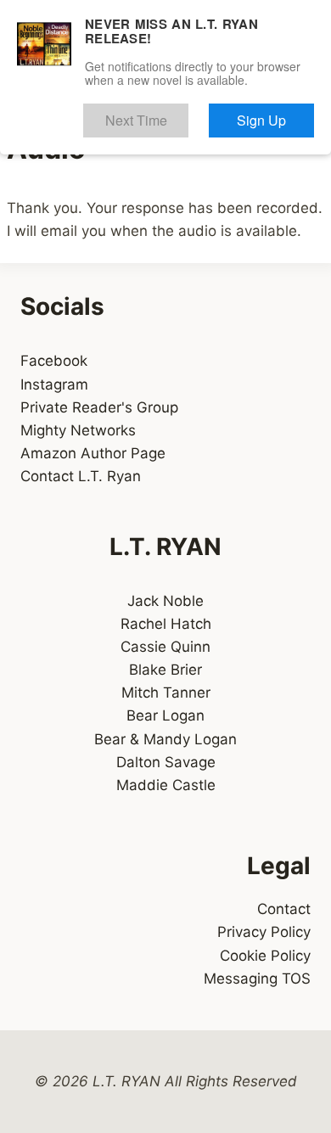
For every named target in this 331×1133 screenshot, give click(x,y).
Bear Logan (165, 715)
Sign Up (278, 112)
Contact (284, 908)
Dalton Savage (166, 762)
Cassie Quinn (165, 646)
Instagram (54, 384)
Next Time (183, 112)
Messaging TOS (257, 978)
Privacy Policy (264, 931)
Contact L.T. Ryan (80, 476)
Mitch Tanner (165, 692)
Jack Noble (165, 600)
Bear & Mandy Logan (165, 739)
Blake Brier (165, 669)
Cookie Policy (265, 955)
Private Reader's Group (99, 407)
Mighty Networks (78, 430)
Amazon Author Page (93, 453)
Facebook (53, 360)
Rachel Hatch (166, 623)
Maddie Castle (166, 785)
